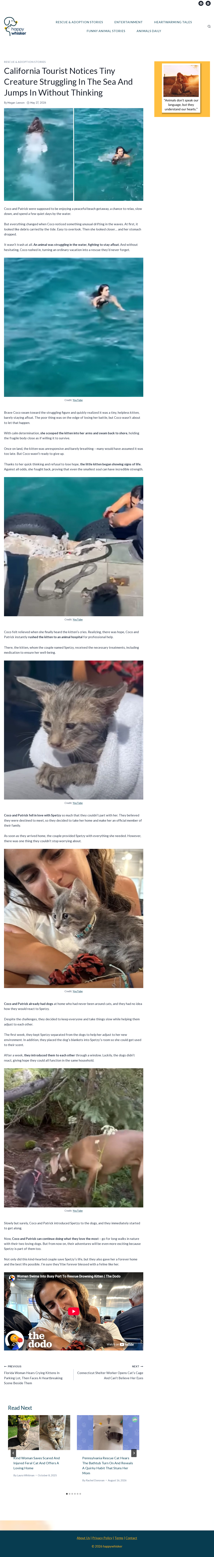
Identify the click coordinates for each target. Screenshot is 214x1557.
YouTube (78, 400)
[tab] (67, 1494)
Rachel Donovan (95, 1480)
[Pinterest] (208, 3)
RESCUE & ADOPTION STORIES (79, 22)
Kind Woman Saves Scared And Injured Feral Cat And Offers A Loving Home (36, 1463)
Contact (131, 1538)
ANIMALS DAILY (149, 31)
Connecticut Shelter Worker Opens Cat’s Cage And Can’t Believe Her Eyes (110, 1372)
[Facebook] (200, 3)
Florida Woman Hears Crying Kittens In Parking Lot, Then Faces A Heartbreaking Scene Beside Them (33, 1375)
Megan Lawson (16, 103)
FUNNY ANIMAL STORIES (106, 31)
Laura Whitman (25, 1475)
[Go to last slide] (13, 1453)
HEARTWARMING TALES (173, 22)
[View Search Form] (209, 26)
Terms (119, 1538)
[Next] (134, 1453)
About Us (83, 1538)
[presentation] (39, 1432)
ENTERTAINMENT (128, 22)
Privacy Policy (102, 1538)
